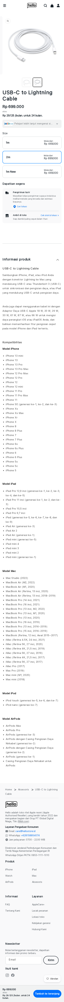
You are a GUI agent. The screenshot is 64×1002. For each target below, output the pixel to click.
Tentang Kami (12, 910)
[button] (45, 5)
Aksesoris (23, 789)
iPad (34, 869)
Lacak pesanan (40, 910)
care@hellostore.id (25, 831)
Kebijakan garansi (41, 923)
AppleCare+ (38, 904)
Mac (34, 875)
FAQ (7, 904)
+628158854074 (30, 835)
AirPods (9, 882)
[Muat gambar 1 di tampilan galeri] (26, 82)
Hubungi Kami (39, 929)
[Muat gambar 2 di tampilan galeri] (37, 82)
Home (8, 789)
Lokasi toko (38, 917)
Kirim (51, 960)
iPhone (9, 869)
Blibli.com (23, 821)
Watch (8, 875)
